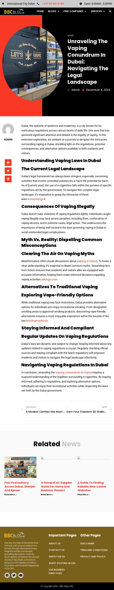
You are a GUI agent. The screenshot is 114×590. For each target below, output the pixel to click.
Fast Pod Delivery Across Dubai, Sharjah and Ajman (19, 486)
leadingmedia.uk (37, 320)
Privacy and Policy (92, 556)
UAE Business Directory (57, 571)
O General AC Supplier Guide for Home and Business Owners (56, 486)
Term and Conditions (94, 550)
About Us (55, 543)
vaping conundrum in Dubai (73, 372)
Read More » (10, 494)
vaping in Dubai (87, 261)
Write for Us (57, 556)
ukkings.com (49, 279)
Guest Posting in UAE (62, 563)
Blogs (52, 11)
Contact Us (56, 550)
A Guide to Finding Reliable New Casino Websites (91, 486)
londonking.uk (37, 199)
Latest (71, 35)
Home (40, 11)
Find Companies (73, 11)
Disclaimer (87, 543)
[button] (110, 11)
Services (96, 11)
